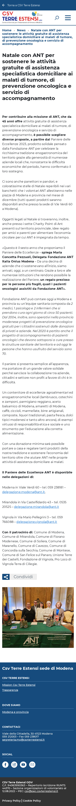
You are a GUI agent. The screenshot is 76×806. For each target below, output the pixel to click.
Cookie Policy (32, 800)
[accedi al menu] (68, 18)
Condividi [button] (23, 576)
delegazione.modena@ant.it (23, 492)
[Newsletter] (32, 765)
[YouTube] (23, 765)
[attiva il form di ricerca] (57, 18)
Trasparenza (10, 690)
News (21, 30)
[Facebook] (5, 765)
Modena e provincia (15, 712)
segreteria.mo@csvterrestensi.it (23, 739)
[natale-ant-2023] (38, 617)
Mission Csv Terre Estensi (18, 685)
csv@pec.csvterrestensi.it (41, 791)
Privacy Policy (11, 800)
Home (7, 30)
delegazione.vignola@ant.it (36, 522)
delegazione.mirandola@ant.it (36, 507)
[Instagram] (14, 765)
